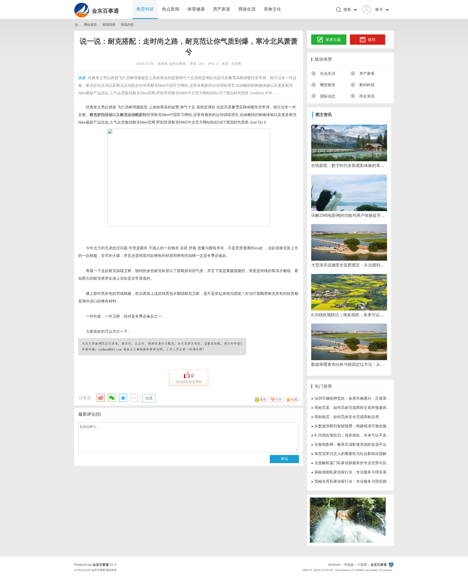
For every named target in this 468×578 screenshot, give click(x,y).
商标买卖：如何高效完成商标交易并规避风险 (350, 407)
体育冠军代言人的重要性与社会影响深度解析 (350, 453)
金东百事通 (105, 11)
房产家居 (221, 9)
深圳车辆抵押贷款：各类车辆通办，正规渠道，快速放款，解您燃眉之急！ (375, 398)
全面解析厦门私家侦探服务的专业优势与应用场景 (354, 463)
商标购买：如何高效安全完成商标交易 (345, 417)
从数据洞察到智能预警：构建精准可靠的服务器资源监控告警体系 (367, 426)
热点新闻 (170, 9)
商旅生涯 (247, 9)
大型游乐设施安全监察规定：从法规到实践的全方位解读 (349, 265)
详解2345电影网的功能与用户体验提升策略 (349, 215)
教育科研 (145, 9)
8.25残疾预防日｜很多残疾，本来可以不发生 (349, 314)
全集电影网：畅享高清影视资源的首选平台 (348, 444)
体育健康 (196, 9)
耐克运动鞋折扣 (133, 114)
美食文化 (272, 9)
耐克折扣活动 (101, 114)
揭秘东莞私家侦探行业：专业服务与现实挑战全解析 (356, 481)
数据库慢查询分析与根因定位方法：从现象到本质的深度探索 (349, 364)
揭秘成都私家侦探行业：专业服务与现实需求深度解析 (358, 472)
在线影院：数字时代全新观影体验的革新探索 (349, 165)
